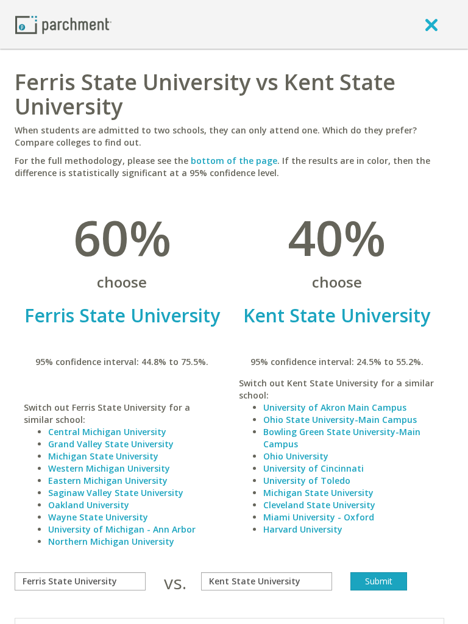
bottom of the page (234, 160)
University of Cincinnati (313, 468)
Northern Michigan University (111, 541)
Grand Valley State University (111, 444)
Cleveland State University (319, 505)
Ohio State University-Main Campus (340, 419)
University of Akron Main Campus (334, 407)
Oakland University (88, 505)
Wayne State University (98, 517)
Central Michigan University (107, 432)
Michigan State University (103, 456)
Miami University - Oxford (318, 517)
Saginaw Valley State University (115, 492)
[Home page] (63, 24)
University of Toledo (306, 480)
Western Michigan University (109, 468)
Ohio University (295, 456)
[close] (431, 24)
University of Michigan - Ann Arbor (122, 529)
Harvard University (302, 529)
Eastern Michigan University (108, 480)
